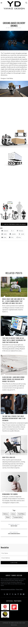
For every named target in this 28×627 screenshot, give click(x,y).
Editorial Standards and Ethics (8, 589)
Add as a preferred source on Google (15, 224)
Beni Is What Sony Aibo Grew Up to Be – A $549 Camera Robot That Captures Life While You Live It (13, 301)
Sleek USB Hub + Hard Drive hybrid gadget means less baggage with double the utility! (13, 379)
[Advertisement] (14, 16)
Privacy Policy (19, 589)
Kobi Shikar (21, 514)
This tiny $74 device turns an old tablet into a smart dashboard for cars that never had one (14, 340)
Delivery (5, 514)
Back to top (13, 624)
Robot (8, 517)
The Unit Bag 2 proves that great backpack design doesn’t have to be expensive (13, 418)
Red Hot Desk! (14, 525)
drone (13, 514)
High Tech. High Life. (8, 457)
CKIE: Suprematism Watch (14, 532)
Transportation (17, 517)
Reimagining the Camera (10, 494)
